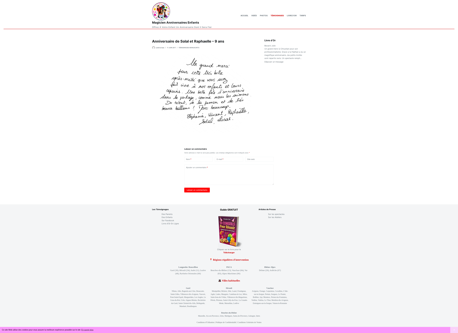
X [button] (454, 330)
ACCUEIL (244, 15)
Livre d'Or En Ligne (170, 223)
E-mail (220, 159)
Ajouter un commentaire (197, 167)
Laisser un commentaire (197, 190)
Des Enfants (167, 217)
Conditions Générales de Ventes (249, 322)
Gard (188, 288)
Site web (251, 159)
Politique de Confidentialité (226, 322)
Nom (188, 159)
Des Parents (167, 214)
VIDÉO (254, 15)
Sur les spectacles (276, 214)
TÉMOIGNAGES (277, 15)
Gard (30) (174, 270)
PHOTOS (264, 15)
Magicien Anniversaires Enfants (175, 22)
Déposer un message (273, 62)
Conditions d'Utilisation (205, 322)
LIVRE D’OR (292, 15)
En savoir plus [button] (87, 330)
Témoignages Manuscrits (189, 48)
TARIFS (303, 15)
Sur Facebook (168, 220)
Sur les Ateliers (274, 217)
